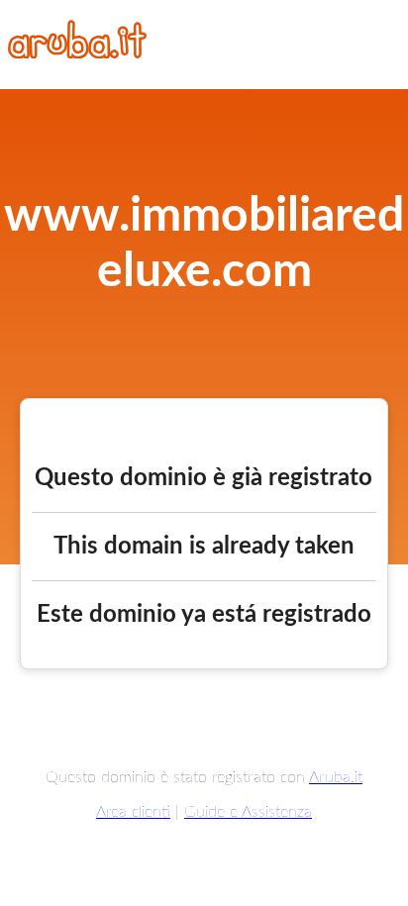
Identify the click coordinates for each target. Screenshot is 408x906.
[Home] (77, 53)
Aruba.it (335, 777)
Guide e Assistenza (248, 812)
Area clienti (133, 812)
